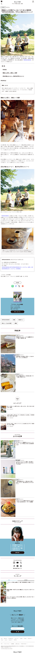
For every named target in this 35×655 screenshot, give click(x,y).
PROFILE (5, 69)
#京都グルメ (20, 319)
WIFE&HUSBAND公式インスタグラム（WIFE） (21, 267)
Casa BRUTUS (10, 638)
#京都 (14, 319)
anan (1, 638)
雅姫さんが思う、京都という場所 (10, 72)
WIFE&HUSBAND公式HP (7, 267)
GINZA (21, 638)
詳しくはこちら (17, 311)
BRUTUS (5, 638)
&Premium (29, 638)
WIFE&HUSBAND (27, 60)
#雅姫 (15, 323)
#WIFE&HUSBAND (6, 319)
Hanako (25, 638)
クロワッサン (17, 638)
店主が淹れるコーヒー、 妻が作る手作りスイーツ (13, 76)
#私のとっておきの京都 (6, 323)
